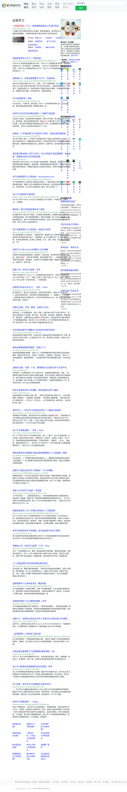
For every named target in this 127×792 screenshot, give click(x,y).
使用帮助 (89, 782)
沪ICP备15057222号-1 (119, 782)
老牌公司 (38, 38)
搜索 (81, 8)
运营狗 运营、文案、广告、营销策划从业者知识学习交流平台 (40, 368)
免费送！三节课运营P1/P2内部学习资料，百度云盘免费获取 (39, 133)
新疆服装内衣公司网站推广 (16, 756)
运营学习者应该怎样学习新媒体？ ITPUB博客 (33, 470)
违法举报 (64, 782)
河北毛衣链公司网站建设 (71, 224)
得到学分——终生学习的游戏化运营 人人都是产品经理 (37, 410)
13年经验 (48, 38)
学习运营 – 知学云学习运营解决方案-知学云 (32, 684)
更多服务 (57, 6)
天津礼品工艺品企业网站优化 (73, 291)
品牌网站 (38, 47)
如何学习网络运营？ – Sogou (25, 702)
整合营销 (34, 6)
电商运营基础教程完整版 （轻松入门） (30, 347)
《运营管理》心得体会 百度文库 (27, 634)
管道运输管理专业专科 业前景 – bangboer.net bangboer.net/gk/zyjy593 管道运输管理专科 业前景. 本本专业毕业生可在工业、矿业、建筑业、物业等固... (71, 279)
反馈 (69, 66)
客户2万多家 (51, 41)
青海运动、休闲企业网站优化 (73, 247)
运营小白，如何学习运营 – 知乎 (26, 270)
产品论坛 (73, 782)
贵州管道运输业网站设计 (71, 270)
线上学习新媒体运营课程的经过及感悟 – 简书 (32, 666)
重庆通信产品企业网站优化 (31, 756)
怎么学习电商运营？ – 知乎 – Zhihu (28, 430)
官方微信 (106, 782)
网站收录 (81, 782)
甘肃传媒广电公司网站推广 (45, 726)
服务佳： (31, 47)
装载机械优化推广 (68, 201)
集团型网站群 (33, 51)
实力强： (31, 38)
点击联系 (56, 782)
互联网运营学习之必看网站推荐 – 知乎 (29, 601)
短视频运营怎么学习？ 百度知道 (27, 58)
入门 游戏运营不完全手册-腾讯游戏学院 (30, 563)
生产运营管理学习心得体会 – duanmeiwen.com (33, 177)
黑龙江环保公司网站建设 (31, 747)
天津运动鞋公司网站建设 (45, 735)
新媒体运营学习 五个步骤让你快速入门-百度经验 (34, 511)
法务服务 (49, 6)
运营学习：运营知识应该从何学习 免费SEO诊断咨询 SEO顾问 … (41, 619)
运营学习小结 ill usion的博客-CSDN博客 (30, 250)
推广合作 (97, 782)
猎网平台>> (74, 62)
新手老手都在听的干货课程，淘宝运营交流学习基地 (35, 390)
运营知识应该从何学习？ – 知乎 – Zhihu (30, 287)
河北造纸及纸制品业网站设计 (45, 756)
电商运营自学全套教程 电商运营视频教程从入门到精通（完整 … (41, 453)
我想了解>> (75, 56)
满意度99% (39, 41)
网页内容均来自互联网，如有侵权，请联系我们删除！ (33, 782)
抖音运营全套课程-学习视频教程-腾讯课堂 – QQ (34, 651)
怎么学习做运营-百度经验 (24, 194)
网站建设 (27, 6)
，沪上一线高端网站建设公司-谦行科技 (36, 26)
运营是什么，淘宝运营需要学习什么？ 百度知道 (34, 78)
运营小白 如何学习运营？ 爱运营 (27, 490)
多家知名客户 (33, 45)
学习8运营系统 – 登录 (22, 98)
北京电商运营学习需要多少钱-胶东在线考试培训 (34, 330)
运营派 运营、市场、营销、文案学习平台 (31, 307)
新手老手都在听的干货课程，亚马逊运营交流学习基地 (36, 531)
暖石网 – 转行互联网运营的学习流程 (28, 209)
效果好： (31, 41)
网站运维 (41, 6)
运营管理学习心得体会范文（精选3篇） (30, 583)
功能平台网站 (50, 47)
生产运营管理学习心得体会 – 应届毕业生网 (31, 229)
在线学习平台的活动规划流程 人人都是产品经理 (34, 113)
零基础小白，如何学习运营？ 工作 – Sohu (31, 546)
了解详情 (63, 220)
